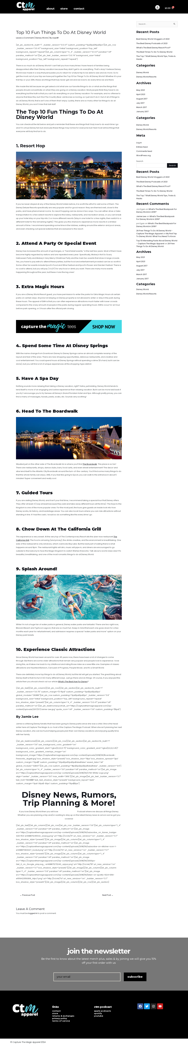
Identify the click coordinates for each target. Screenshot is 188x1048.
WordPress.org (143, 155)
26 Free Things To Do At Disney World (155, 245)
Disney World (41, 37)
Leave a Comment (25, 37)
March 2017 (141, 107)
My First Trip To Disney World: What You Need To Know (156, 235)
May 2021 (140, 90)
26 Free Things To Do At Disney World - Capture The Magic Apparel (154, 232)
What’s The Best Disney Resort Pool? (153, 47)
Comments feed (144, 151)
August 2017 (141, 98)
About (50, 8)
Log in (139, 142)
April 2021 (140, 94)
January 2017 (142, 111)
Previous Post (27, 895)
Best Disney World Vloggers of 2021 (152, 39)
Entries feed (142, 147)
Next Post (107, 895)
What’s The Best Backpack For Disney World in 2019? (155, 218)
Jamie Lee (141, 216)
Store (64, 8)
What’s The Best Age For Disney (73, 681)
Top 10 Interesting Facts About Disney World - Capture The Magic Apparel (156, 242)
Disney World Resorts (146, 76)
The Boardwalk (90, 464)
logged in (32, 913)
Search (139, 161)
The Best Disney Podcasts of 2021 (151, 43)
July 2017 (140, 103)
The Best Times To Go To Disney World (154, 52)
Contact (79, 8)
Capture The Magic (68, 811)
